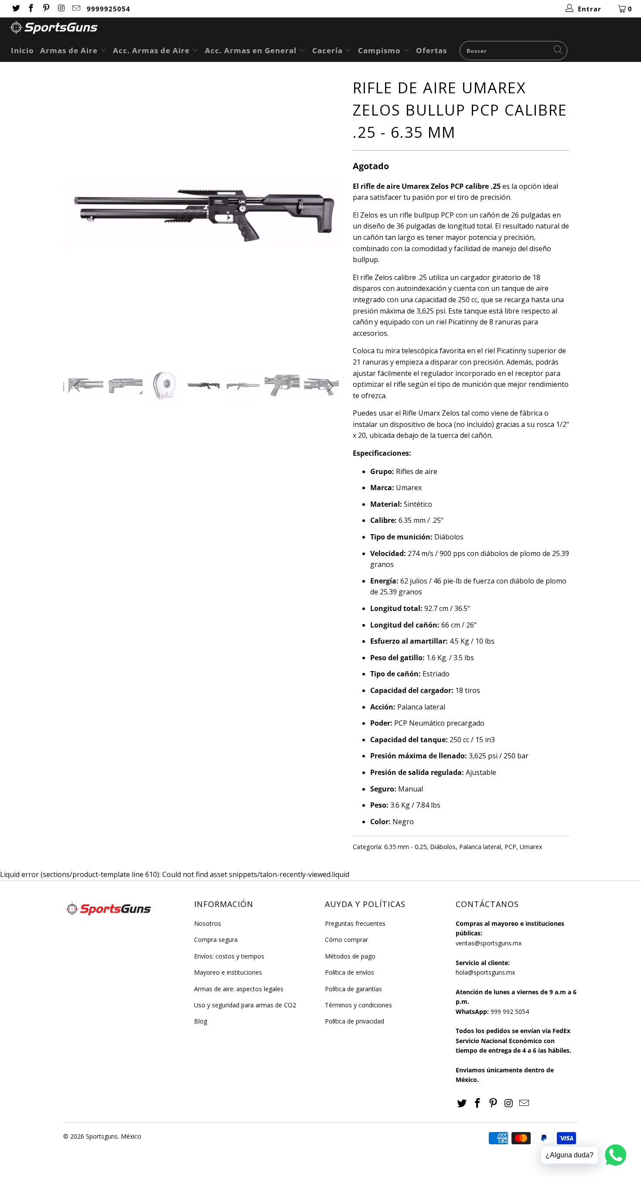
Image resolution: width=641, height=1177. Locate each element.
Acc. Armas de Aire (152, 50)
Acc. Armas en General (252, 50)
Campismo (380, 50)
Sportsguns (102, 1136)
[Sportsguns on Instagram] (60, 8)
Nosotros (207, 923)
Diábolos (443, 847)
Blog (200, 1021)
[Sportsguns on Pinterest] (45, 8)
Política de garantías (353, 989)
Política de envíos (349, 972)
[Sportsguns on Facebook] (30, 8)
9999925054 (108, 8)
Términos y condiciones (358, 1005)
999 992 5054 (510, 1011)
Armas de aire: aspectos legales (238, 989)
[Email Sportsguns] (76, 8)
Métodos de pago (350, 956)
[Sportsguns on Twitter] (15, 8)
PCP (510, 847)
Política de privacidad (354, 1021)
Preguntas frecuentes (355, 923)
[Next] (329, 215)
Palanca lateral (480, 847)
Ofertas (431, 50)
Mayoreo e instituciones (228, 972)
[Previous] (78, 215)
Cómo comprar (346, 939)
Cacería (328, 50)
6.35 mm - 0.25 (405, 847)
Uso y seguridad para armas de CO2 (245, 1005)
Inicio (22, 50)
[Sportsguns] (325, 28)
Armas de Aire (70, 50)
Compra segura (216, 939)
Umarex (531, 847)
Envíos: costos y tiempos (229, 956)
